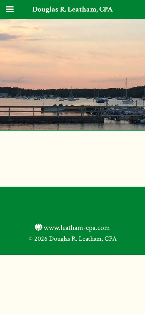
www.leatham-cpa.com (76, 228)
